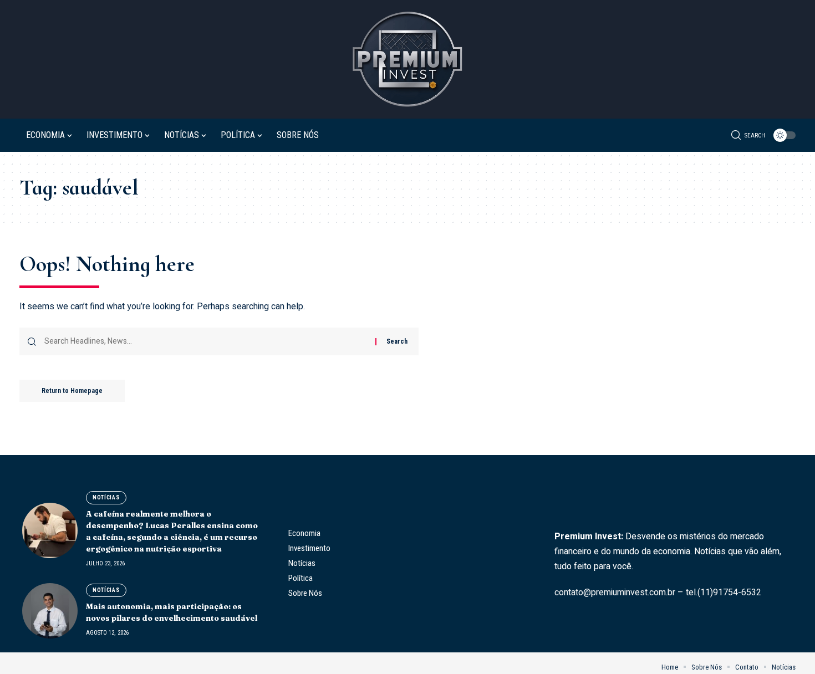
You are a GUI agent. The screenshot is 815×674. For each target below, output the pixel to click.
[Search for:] (205, 341)
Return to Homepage (72, 391)
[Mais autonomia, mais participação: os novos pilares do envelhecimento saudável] (50, 611)
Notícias (106, 497)
